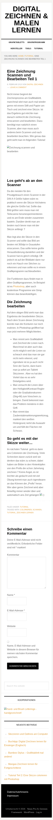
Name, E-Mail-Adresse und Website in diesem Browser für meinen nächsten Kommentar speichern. (23, 651)
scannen (37, 510)
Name (11, 595)
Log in (39, 812)
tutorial (11, 513)
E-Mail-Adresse (16, 610)
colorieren (26, 510)
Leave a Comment (18, 87)
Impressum (13, 795)
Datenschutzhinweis (17, 792)
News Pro (31, 809)
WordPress (29, 812)
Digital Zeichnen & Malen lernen (26, 19)
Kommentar (13, 555)
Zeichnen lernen (25, 513)
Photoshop (18, 286)
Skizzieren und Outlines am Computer (28, 734)
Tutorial (24, 507)
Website (11, 626)
